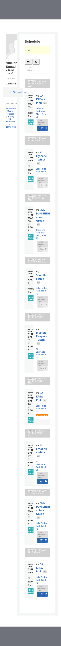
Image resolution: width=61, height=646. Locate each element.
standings (11, 126)
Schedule (18, 92)
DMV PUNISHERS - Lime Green (43, 215)
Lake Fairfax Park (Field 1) (41, 171)
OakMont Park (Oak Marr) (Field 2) (41, 112)
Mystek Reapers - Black (41, 336)
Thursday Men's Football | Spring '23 (11, 113)
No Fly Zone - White (41, 156)
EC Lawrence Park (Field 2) (41, 353)
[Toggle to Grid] (28, 62)
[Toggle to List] (36, 62)
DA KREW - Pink (40, 99)
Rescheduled (42, 415)
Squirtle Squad (41, 276)
